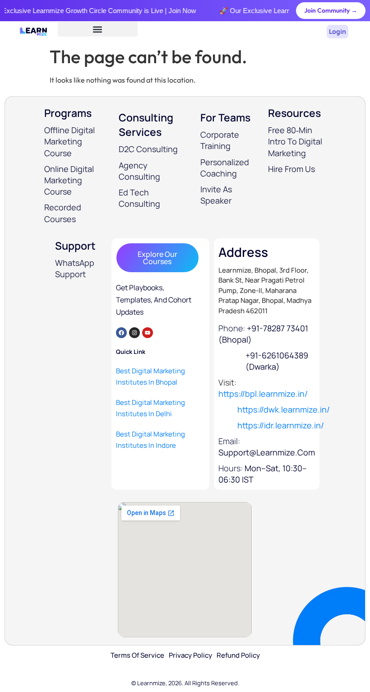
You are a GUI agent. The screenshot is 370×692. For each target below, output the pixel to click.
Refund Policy (238, 655)
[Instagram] (134, 332)
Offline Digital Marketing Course (69, 141)
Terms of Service (137, 655)
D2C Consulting (148, 149)
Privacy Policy (190, 655)
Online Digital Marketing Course (69, 180)
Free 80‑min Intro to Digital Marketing (295, 141)
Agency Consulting (139, 171)
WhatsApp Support (74, 268)
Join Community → (330, 10)
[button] (98, 29)
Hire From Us (291, 168)
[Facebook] (121, 332)
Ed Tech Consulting (139, 198)
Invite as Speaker (216, 195)
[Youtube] (147, 332)
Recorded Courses (62, 213)
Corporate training (219, 140)
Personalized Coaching (224, 168)
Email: (266, 447)
